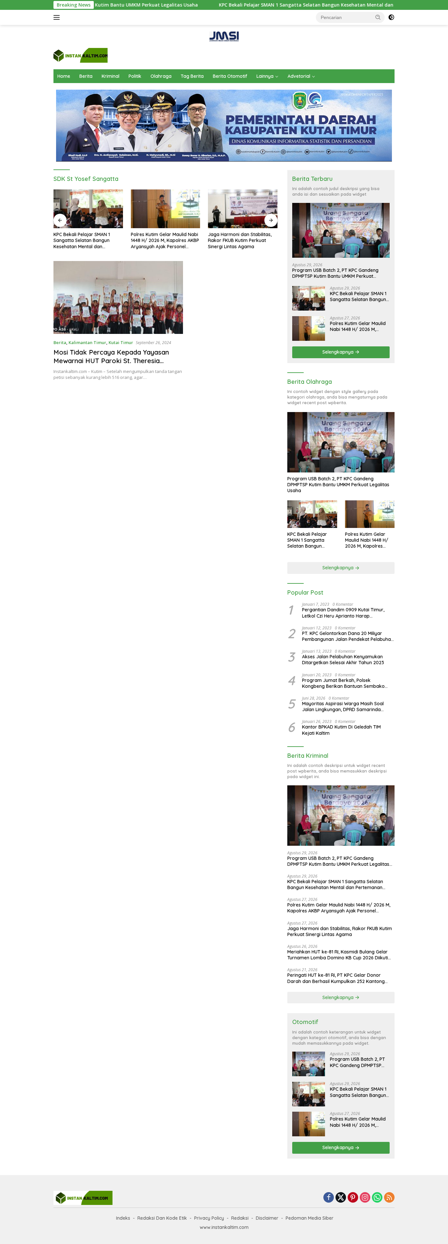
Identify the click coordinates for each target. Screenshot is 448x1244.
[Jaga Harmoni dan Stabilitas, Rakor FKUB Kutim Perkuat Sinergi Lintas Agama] (165, 209)
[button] (378, 17)
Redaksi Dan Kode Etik (162, 1218)
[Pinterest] (353, 1198)
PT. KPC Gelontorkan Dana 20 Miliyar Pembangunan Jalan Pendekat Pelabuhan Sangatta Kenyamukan (348, 636)
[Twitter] (341, 1198)
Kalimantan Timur (87, 342)
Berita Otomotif (230, 76)
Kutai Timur (121, 342)
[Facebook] (328, 1198)
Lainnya (265, 76)
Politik (135, 76)
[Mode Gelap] (391, 17)
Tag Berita (192, 76)
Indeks (123, 1218)
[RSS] (389, 1198)
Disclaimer (267, 1218)
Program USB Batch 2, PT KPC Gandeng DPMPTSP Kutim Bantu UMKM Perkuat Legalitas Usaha (335, 273)
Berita (85, 76)
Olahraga (161, 76)
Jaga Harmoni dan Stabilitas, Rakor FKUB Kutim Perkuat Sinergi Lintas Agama (162, 240)
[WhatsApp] (377, 1198)
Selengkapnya (338, 352)
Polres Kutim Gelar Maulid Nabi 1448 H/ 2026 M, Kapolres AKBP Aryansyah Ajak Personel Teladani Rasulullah (87, 240)
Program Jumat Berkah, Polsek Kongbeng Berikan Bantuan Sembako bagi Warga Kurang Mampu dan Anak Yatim (344, 683)
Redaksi (240, 1218)
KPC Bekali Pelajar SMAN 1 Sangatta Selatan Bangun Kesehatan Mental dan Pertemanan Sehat (279, 5)
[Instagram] (365, 1198)
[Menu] (57, 17)
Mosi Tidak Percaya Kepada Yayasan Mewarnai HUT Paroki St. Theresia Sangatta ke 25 (111, 360)
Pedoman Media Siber (310, 1218)
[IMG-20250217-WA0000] (224, 36)
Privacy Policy (209, 1218)
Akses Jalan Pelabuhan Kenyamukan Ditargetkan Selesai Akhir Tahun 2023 (343, 660)
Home (63, 76)
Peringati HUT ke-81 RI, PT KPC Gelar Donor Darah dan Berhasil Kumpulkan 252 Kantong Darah (336, 978)
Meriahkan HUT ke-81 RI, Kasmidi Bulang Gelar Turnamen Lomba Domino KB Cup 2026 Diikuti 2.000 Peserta (241, 240)
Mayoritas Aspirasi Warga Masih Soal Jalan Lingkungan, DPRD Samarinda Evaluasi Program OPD (343, 706)
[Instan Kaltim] (80, 55)
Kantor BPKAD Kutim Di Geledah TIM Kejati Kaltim (341, 730)
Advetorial (299, 76)
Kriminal (110, 76)
